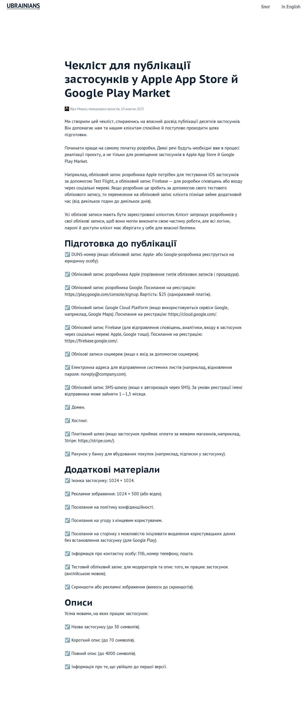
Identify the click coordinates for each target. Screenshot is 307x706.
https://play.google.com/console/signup (101, 294)
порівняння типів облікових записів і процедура (189, 274)
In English (290, 6)
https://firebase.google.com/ (91, 341)
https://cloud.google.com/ (192, 314)
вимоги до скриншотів (170, 587)
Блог (265, 6)
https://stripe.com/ (95, 440)
